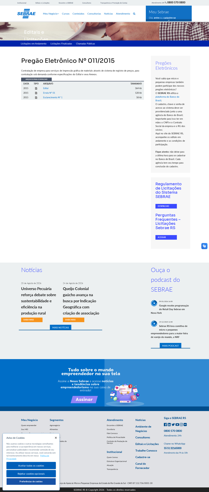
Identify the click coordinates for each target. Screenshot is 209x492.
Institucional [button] (114, 452)
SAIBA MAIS (28, 320)
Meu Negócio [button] (29, 420)
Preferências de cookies (31, 481)
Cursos (65, 13)
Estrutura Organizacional (117, 461)
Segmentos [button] (56, 420)
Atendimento (123, 13)
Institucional (21, 3)
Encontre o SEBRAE (66, 3)
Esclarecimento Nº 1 (52, 97)
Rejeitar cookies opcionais (31, 473)
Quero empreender (28, 425)
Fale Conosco (112, 433)
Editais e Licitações (42, 3)
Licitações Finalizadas (61, 43)
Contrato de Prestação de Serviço (117, 442)
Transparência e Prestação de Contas (113, 3)
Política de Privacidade (116, 437)
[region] (31, 462)
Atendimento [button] (115, 420)
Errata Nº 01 (49, 92)
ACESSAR (162, 237)
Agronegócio (55, 425)
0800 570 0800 (176, 2)
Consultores (86, 3)
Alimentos (54, 429)
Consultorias (94, 13)
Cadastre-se (142, 457)
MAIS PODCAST (170, 345)
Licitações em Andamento (34, 43)
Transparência (112, 469)
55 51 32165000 (172, 448)
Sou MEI (24, 429)
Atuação (110, 465)
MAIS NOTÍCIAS (60, 327)
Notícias (108, 13)
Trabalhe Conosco (146, 450)
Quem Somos (112, 457)
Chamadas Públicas (85, 43)
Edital (45, 88)
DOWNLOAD (163, 206)
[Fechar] (55, 437)
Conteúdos (78, 13)
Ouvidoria (111, 429)
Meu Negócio (50, 13)
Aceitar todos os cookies (31, 465)
